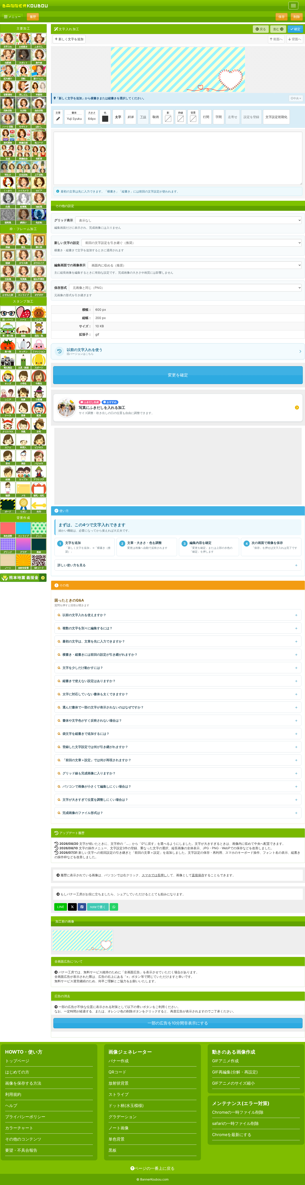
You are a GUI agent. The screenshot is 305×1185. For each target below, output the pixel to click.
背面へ (296, 39)
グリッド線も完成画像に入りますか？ (89, 773)
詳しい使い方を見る (72, 565)
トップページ (17, 1060)
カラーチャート (19, 1128)
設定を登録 (251, 117)
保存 (281, 17)
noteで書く (98, 907)
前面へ (277, 39)
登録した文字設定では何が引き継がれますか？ (95, 747)
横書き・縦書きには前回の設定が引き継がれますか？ (100, 654)
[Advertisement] (178, 466)
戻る (262, 29)
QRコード (117, 1072)
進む (276, 29)
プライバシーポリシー (25, 1116)
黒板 (113, 1150)
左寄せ (232, 117)
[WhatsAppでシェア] (114, 907)
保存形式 (60, 287)
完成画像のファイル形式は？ (83, 813)
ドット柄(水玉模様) (126, 1105)
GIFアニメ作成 (225, 1060)
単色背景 (117, 1139)
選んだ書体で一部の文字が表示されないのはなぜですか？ (103, 707)
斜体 (130, 117)
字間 (218, 117)
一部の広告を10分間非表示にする (178, 1023)
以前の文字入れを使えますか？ (84, 615)
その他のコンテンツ (23, 1139)
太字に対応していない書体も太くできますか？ (95, 694)
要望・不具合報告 (21, 1150)
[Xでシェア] (72, 907)
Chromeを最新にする (231, 1134)
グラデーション (123, 1116)
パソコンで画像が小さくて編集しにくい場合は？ (97, 786)
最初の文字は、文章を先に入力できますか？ (94, 641)
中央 (296, 98)
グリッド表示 (63, 220)
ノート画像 (119, 1128)
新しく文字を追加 (71, 39)
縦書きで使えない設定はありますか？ (89, 681)
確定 (296, 29)
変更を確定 (178, 375)
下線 (143, 117)
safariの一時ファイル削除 (235, 1123)
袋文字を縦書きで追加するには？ (86, 733)
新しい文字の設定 (66, 243)
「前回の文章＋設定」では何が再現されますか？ (97, 760)
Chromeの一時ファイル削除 (237, 1112)
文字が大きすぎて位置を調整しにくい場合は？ (95, 799)
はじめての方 (17, 1072)
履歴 (33, 17)
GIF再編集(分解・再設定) (235, 1072)
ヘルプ (11, 1105)
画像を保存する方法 (23, 1083)
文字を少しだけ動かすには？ (83, 668)
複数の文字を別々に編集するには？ (88, 628)
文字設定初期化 (276, 117)
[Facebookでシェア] (82, 907)
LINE (60, 907)
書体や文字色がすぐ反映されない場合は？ (92, 720)
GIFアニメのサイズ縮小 (233, 1083)
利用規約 (13, 1094)
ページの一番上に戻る (154, 1168)
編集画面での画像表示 (70, 265)
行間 (206, 117)
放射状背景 (119, 1083)
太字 (118, 117)
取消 (155, 117)
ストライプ (119, 1094)
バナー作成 (119, 1060)
